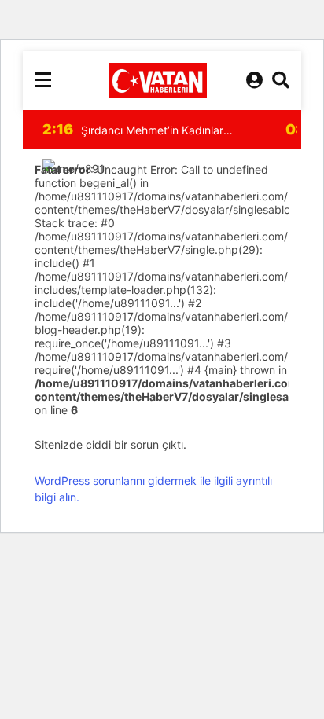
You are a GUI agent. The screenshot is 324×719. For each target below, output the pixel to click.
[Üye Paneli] (254, 80)
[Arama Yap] (280, 80)
